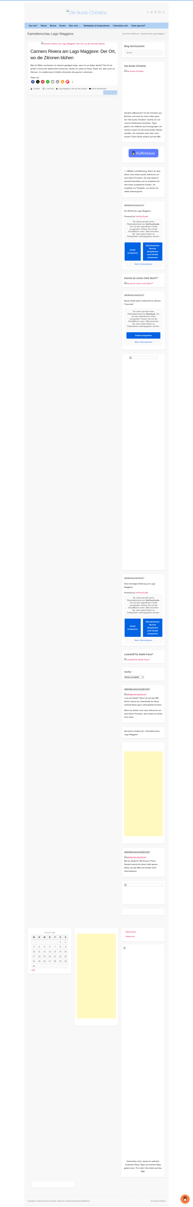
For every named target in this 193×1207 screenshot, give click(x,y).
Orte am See (76, 89)
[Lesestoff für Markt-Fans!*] (137, 659)
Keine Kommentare (99, 89)
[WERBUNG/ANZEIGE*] (135, 694)
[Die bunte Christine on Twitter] (152, 12)
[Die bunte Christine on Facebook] (148, 12)
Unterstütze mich (120, 25)
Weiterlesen (110, 92)
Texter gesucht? (138, 25)
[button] (33, 81)
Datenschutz (131, 932)
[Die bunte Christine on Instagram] (159, 12)
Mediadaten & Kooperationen (97, 25)
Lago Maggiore (64, 89)
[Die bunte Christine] (143, 89)
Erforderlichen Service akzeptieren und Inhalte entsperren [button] (153, 251)
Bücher (53, 25)
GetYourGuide (141, 216)
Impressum (130, 936)
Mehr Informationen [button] (143, 264)
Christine (36, 89)
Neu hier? (33, 25)
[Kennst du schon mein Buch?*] (138, 283)
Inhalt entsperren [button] (132, 251)
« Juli (32, 970)
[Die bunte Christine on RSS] (163, 12)
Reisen (44, 25)
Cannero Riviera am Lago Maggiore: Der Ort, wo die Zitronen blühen (73, 54)
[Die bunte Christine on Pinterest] (156, 12)
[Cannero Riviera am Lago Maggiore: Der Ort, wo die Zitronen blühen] (73, 43)
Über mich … (75, 25)
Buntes (62, 25)
